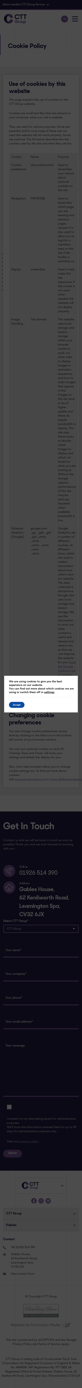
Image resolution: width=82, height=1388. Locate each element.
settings (49, 692)
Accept (16, 704)
